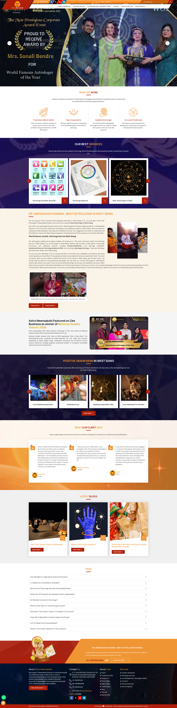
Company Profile (107, 676)
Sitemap (104, 692)
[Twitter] (55, 2)
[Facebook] (51, 2)
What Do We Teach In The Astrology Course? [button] (47, 606)
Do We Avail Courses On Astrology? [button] (43, 600)
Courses (116, 6)
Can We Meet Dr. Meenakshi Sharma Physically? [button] (49, 577)
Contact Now (118, 660)
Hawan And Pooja (127, 6)
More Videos (49, 305)
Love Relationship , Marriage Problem (99, 6)
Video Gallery (105, 684)
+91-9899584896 (95, 660)
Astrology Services (79, 6)
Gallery (102, 2)
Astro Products (140, 6)
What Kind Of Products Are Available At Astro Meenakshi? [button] (52, 594)
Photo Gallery (105, 681)
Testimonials (105, 687)
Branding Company (142, 706)
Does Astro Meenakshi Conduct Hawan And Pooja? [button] (50, 617)
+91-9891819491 (42, 2)
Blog (103, 689)
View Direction (87, 691)
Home (103, 673)
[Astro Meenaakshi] (17, 4)
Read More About (37, 688)
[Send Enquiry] (3, 703)
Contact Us (108, 2)
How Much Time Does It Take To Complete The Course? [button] (52, 611)
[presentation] (9, 43)
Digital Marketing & (130, 706)
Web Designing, (119, 706)
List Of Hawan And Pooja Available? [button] (43, 623)
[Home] (93, 2)
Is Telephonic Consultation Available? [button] (45, 583)
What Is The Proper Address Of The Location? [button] (48, 629)
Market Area (105, 695)
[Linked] (64, 2)
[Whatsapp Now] (3, 697)
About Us (97, 2)
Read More (35, 305)
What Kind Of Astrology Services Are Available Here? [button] (50, 588)
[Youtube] (60, 2)
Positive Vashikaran (64, 6)
